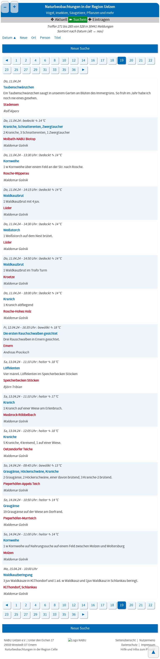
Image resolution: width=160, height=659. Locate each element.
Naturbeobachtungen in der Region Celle (31, 649)
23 (7, 70)
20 (131, 60)
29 (35, 70)
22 (150, 60)
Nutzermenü (147, 640)
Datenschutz (129, 645)
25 (16, 70)
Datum (7, 38)
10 (64, 60)
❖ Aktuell (58, 19)
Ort (33, 38)
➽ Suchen (77, 19)
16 (93, 60)
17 (102, 60)
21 (141, 60)
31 (45, 70)
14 (83, 60)
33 (54, 70)
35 (64, 70)
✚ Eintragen (99, 19)
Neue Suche (80, 48)
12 (74, 60)
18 (112, 60)
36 (74, 70)
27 (26, 70)
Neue (23, 38)
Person (45, 38)
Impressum (148, 645)
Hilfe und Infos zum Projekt (138, 649)
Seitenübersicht (125, 640)
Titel (57, 38)
